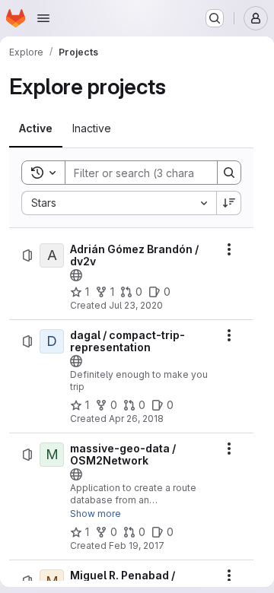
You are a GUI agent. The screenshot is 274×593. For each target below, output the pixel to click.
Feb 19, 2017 (136, 545)
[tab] (35, 128)
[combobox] (118, 203)
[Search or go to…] (215, 18)
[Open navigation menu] (43, 18)
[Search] (229, 172)
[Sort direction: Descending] (229, 203)
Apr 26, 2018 (136, 418)
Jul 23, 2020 (136, 305)
